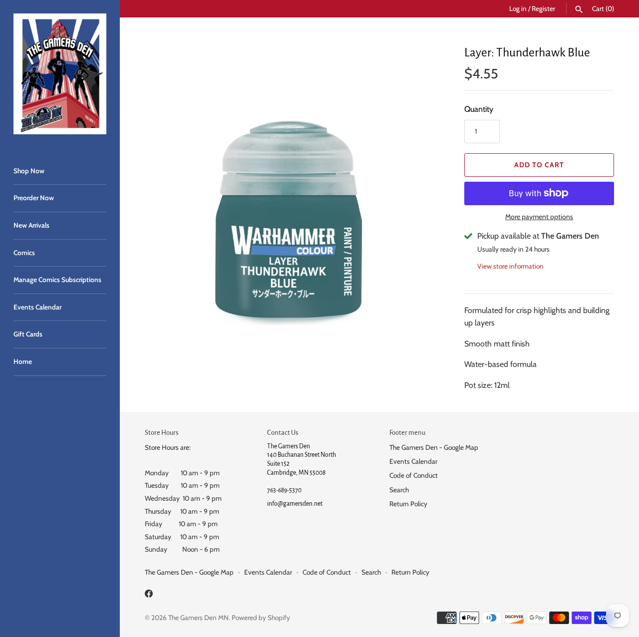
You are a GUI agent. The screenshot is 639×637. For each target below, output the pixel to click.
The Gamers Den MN (198, 618)
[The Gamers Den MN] (60, 73)
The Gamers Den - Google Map (433, 447)
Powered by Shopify (261, 618)
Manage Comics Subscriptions (57, 280)
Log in (518, 8)
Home (22, 361)
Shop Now (28, 171)
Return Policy (408, 504)
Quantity (478, 109)
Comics (24, 253)
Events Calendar (37, 307)
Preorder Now (33, 198)
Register (543, 8)
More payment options (539, 216)
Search (399, 490)
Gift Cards (27, 334)
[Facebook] (149, 595)
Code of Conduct (413, 475)
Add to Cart (539, 164)
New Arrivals (31, 225)
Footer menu (407, 432)
